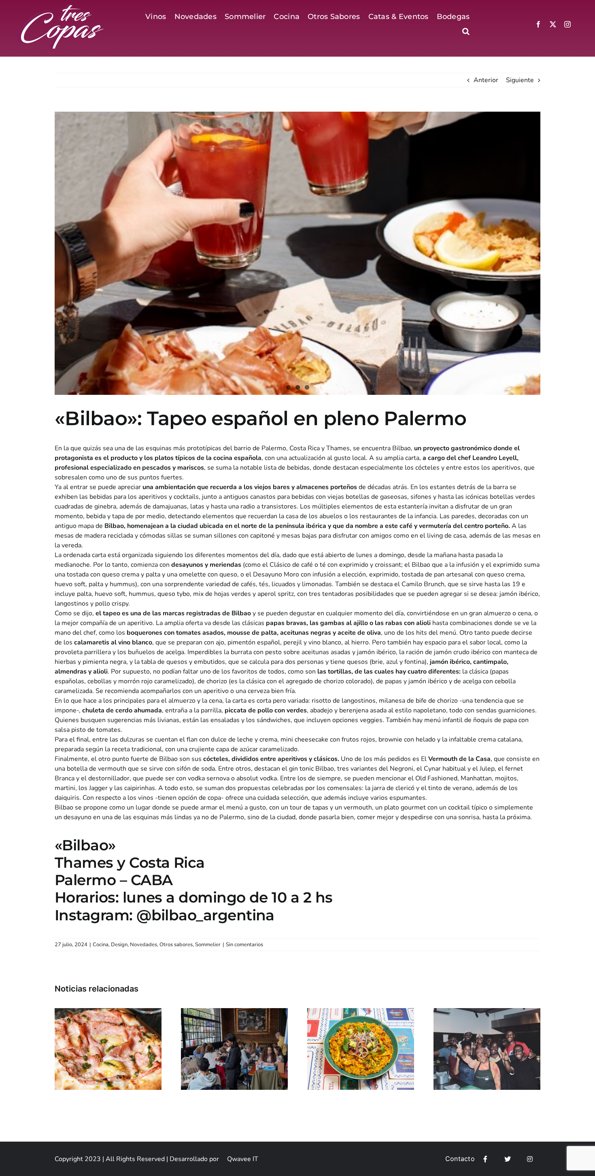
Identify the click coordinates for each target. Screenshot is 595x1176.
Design (119, 944)
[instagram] (567, 24)
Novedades (143, 944)
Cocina (100, 944)
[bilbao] (297, 253)
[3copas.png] (61, 7)
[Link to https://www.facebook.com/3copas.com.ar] (485, 1159)
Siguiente (520, 80)
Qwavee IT (242, 1159)
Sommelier (208, 944)
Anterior (486, 80)
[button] (466, 31)
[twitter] (553, 24)
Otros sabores (176, 944)
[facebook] (538, 24)
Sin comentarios (244, 944)
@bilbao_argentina (205, 915)
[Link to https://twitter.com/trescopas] (507, 1159)
